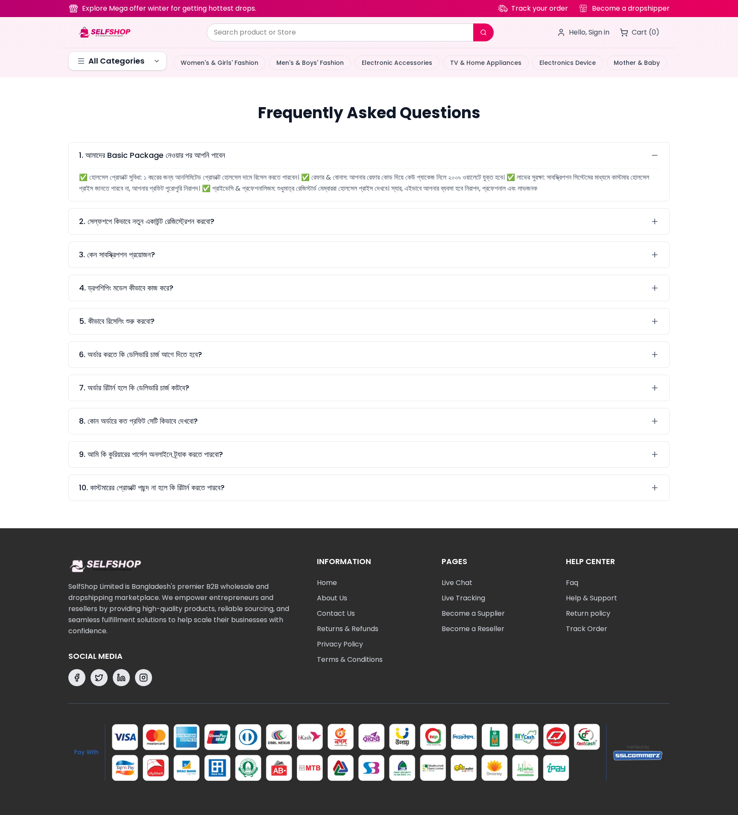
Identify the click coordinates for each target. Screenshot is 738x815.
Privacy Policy (340, 644)
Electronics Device (567, 62)
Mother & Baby (637, 62)
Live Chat (457, 583)
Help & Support (591, 598)
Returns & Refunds (347, 629)
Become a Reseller (473, 629)
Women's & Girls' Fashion (219, 62)
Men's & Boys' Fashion (310, 62)
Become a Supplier (473, 613)
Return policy (588, 613)
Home (327, 583)
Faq (572, 583)
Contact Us (336, 613)
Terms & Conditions (350, 659)
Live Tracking (463, 598)
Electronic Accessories (397, 62)
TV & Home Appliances (485, 62)
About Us (332, 598)
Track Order (586, 629)
